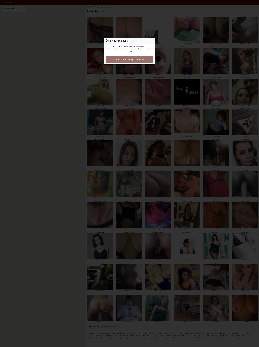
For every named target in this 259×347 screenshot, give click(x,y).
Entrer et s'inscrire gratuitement (129, 59)
